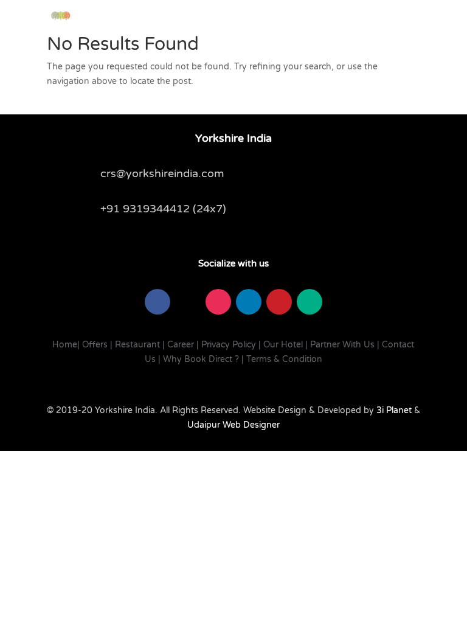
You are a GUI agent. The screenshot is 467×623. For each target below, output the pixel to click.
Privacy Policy (228, 344)
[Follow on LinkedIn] (248, 302)
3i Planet (393, 410)
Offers (95, 344)
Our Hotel (283, 344)
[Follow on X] (188, 302)
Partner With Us (342, 344)
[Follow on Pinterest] (279, 302)
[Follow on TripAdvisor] (309, 302)
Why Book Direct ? (201, 359)
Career (180, 344)
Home (64, 344)
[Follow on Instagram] (218, 302)
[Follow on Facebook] (157, 302)
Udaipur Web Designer (233, 425)
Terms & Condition (284, 359)
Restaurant (137, 344)
